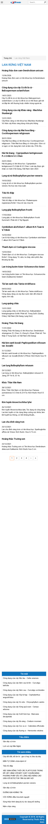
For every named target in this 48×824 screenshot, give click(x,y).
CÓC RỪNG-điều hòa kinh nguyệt (16, 797)
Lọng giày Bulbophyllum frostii (17, 210)
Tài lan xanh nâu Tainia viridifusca (18, 284)
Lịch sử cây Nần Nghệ (12, 746)
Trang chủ (8, 58)
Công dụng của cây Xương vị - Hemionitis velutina (23, 731)
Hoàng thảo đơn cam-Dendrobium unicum (22, 70)
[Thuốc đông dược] (16, 2)
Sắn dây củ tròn (9, 741)
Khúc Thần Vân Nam (12, 382)
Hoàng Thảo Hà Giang (12, 323)
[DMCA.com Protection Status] (10, 820)
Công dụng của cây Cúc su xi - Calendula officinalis (23, 726)
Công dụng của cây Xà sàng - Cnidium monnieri (22, 721)
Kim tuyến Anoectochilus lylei (17, 402)
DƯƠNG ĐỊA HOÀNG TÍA (12, 792)
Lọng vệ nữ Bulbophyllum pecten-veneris (22, 176)
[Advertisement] (24, 30)
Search (45, 2)
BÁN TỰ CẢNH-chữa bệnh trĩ (14, 761)
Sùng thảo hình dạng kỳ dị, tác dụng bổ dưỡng (21, 802)
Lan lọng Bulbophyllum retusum (17, 365)
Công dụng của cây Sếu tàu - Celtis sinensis (21, 678)
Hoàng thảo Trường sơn (13, 439)
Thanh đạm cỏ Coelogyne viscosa (18, 247)
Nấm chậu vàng (9, 806)
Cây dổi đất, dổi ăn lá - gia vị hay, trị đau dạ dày (22, 756)
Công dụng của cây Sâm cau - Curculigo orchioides (23, 690)
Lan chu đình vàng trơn (13, 422)
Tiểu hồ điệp (8, 193)
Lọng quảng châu (10, 303)
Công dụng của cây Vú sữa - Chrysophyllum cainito (23, 702)
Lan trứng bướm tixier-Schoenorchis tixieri (23, 267)
